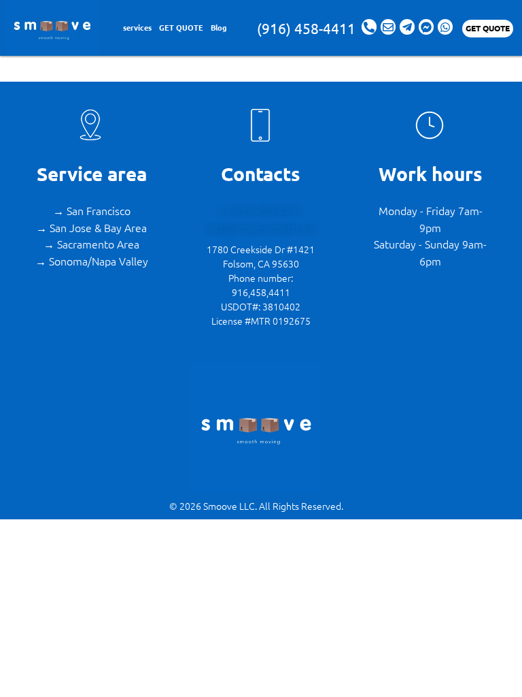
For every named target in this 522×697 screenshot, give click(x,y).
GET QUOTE (181, 27)
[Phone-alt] (369, 26)
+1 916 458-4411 (261, 210)
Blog (219, 27)
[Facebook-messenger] (426, 26)
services (137, 27)
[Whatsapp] (445, 26)
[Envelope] (388, 26)
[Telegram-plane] (407, 26)
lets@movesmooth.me (261, 227)
